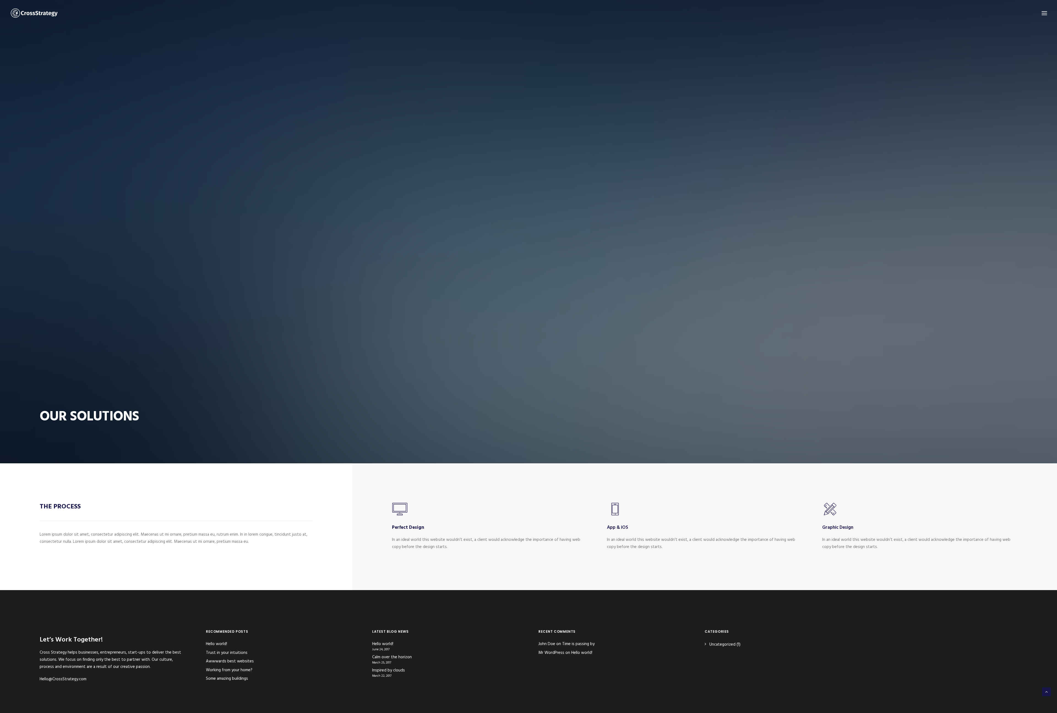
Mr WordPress (551, 652)
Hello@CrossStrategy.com (63, 679)
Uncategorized (722, 644)
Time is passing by (578, 644)
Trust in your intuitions (226, 652)
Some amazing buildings (227, 678)
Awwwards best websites (230, 661)
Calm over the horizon (392, 657)
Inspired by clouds (388, 670)
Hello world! (216, 644)
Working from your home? (229, 670)
